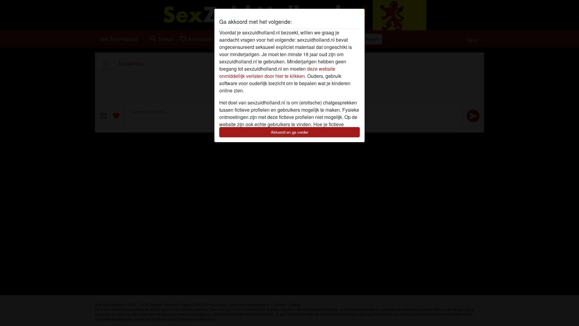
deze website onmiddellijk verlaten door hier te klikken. (277, 72)
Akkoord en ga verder (289, 132)
